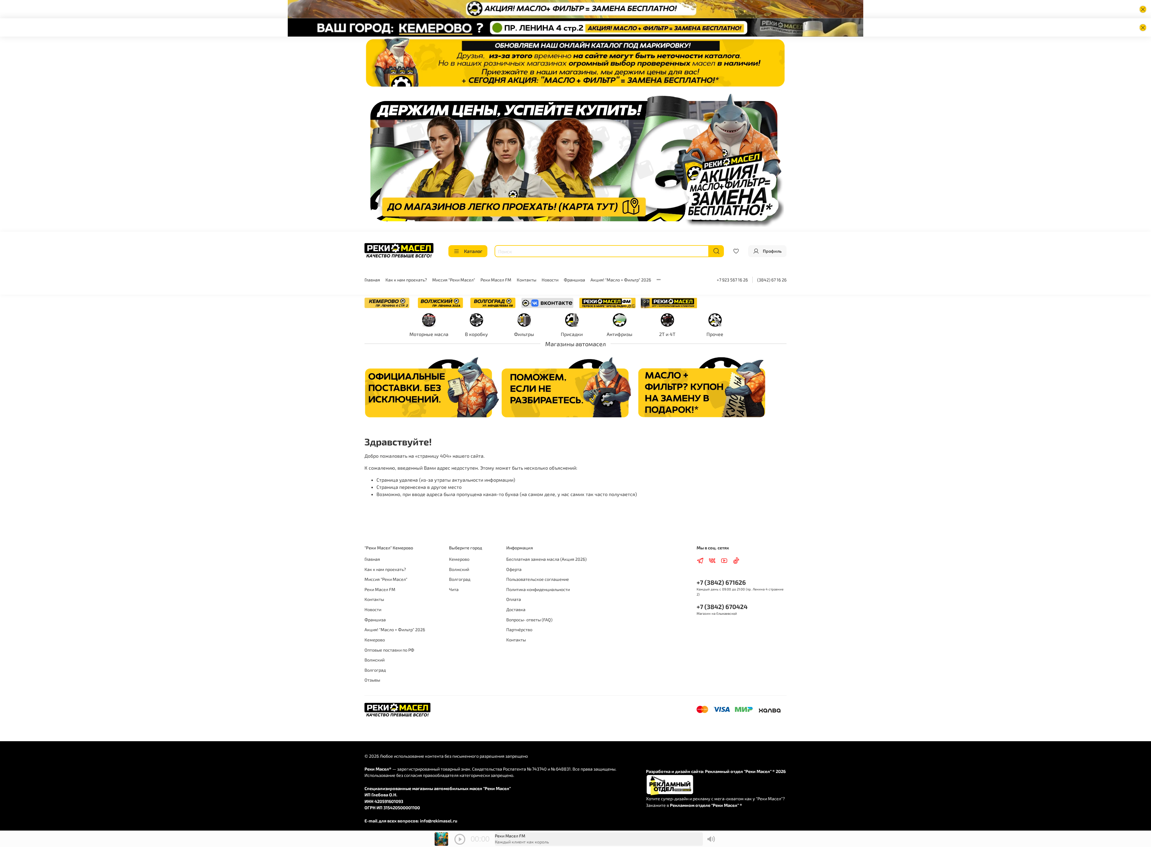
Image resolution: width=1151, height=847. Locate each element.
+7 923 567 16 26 (732, 279)
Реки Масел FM (495, 279)
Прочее (714, 334)
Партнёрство (519, 629)
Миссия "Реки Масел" (453, 279)
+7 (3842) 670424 (722, 606)
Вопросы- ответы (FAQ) (529, 619)
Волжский (374, 659)
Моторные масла (428, 334)
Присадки (572, 334)
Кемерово (374, 639)
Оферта (514, 569)
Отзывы (372, 679)
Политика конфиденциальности (538, 589)
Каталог (473, 251)
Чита (454, 589)
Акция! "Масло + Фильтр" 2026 (620, 279)
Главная (372, 279)
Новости (550, 279)
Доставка (515, 609)
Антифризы (619, 334)
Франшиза (574, 279)
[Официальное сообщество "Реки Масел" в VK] (547, 302)
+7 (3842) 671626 (721, 582)
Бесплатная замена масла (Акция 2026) (546, 559)
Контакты (526, 279)
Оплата (513, 599)
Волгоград (375, 670)
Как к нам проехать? (406, 279)
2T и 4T (667, 334)
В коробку (476, 334)
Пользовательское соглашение (537, 579)
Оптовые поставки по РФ (389, 649)
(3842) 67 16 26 (772, 279)
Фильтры (524, 334)
